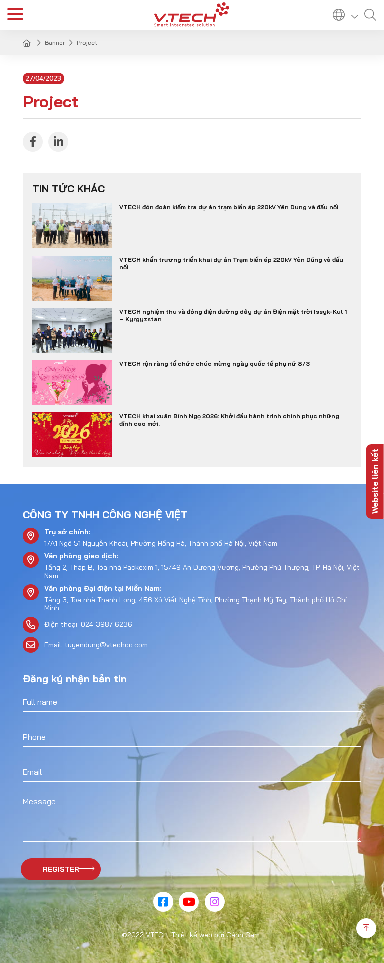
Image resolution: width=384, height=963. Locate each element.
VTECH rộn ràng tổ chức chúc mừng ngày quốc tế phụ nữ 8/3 (215, 363)
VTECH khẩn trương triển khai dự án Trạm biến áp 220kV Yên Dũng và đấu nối (232, 263)
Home (28, 42)
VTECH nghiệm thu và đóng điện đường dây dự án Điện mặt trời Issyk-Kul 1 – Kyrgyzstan (233, 315)
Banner (55, 42)
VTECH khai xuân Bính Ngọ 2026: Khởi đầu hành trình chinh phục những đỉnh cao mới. (230, 419)
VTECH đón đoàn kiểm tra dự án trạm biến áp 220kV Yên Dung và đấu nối (229, 207)
